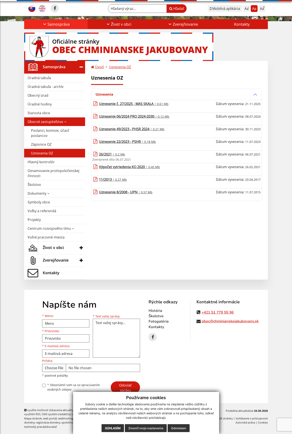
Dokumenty (37, 193)
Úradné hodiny (40, 104)
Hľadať (178, 8)
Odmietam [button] (178, 428)
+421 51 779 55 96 (218, 312)
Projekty (34, 219)
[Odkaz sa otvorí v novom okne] (55, 8)
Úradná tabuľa (39, 78)
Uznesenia (104, 94)
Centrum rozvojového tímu (50, 228)
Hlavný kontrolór (41, 162)
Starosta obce (39, 113)
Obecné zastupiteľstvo (46, 121)
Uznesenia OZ (42, 153)
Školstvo (34, 184)
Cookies (263, 422)
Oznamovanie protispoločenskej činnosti (53, 173)
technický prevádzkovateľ (40, 427)
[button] (56, 24)
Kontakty (242, 24)
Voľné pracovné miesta (46, 237)
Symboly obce (39, 202)
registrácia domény (48, 422)
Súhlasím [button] (113, 428)
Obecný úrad (38, 95)
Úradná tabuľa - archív (45, 86)
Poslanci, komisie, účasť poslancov (50, 133)
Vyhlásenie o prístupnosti (252, 418)
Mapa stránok (33, 418)
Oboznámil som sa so (73, 387)
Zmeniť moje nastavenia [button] (145, 428)
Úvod (99, 67)
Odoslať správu (125, 388)
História (155, 310)
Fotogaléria (159, 321)
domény (29, 422)
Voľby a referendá (42, 211)
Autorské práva (245, 422)
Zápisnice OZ (41, 144)
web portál (50, 418)
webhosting (65, 418)
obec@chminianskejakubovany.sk (230, 321)
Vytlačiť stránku (223, 418)
